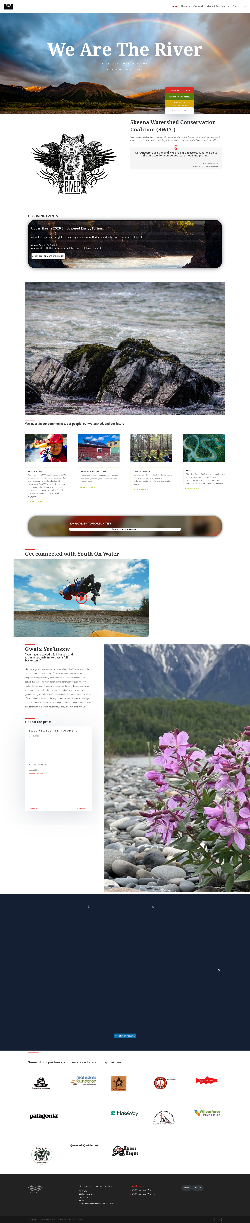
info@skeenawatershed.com (90, 1204)
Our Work (198, 7)
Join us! (138, 237)
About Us (185, 7)
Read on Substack (36, 774)
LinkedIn (198, 1188)
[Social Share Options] (31, 965)
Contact (236, 7)
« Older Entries (34, 809)
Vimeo (186, 1188)
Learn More (35, 502)
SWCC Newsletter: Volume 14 (143, 1190)
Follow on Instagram (126, 1036)
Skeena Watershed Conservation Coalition (95, 1186)
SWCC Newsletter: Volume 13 (53, 731)
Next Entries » (82, 809)
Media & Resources (217, 7)
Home (174, 7)
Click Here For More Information (48, 256)
